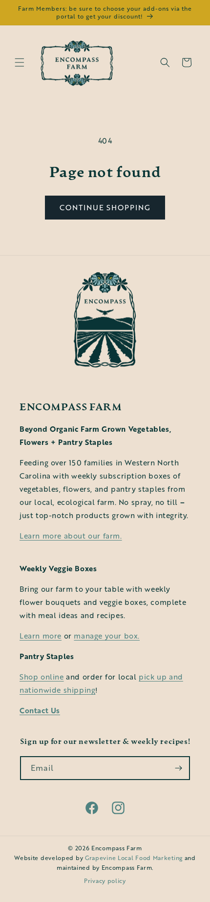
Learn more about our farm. (71, 535)
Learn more (41, 635)
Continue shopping (105, 207)
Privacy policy (105, 881)
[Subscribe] (178, 768)
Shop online (42, 676)
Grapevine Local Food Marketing (134, 858)
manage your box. (107, 635)
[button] (19, 62)
